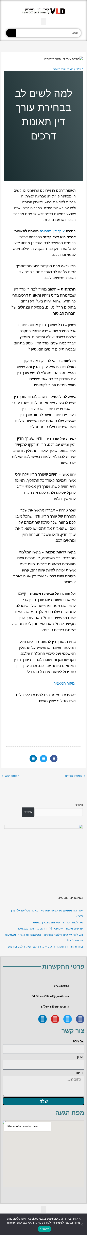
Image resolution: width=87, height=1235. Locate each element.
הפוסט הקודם (75, 775)
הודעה (80, 1072)
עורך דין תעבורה (52, 231)
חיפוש (79, 804)
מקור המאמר (64, 683)
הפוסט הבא (10, 775)
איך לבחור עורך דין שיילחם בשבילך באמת (58, 922)
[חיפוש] (11, 33)
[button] (43, 21)
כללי (78, 69)
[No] (82, 1224)
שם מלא (78, 1041)
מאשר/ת (45, 1229)
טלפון (80, 1057)
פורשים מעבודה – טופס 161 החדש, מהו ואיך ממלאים (50, 928)
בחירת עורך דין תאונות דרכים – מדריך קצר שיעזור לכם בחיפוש (45, 946)
